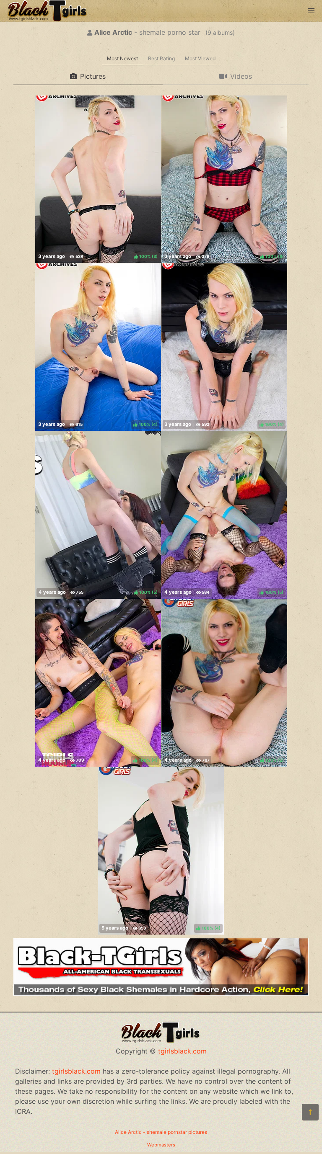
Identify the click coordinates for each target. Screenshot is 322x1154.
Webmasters (161, 1145)
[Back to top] (310, 1112)
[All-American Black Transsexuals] (161, 993)
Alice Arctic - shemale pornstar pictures (161, 1132)
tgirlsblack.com (182, 1051)
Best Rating (161, 58)
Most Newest (122, 58)
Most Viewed (200, 58)
